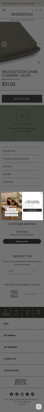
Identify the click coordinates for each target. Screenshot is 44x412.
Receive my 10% (32, 210)
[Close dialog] (41, 193)
